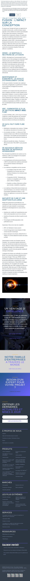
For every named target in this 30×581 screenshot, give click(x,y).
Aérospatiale (5, 485)
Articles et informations (7, 536)
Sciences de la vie (20, 485)
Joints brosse (5, 457)
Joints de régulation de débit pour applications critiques (21, 498)
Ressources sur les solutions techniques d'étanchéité (15, 550)
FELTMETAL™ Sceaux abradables (7, 454)
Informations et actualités (8, 442)
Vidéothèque (5, 538)
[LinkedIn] (17, 575)
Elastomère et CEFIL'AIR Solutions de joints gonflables (8, 461)
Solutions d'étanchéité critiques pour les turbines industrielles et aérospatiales (8, 503)
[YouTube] (21, 575)
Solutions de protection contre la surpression (21, 473)
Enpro (3, 440)
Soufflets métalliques (20, 464)
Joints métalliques (6, 451)
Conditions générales (6, 570)
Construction (5, 499)
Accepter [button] (12, 14)
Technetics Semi (19, 476)
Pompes (17, 501)
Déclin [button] (18, 14)
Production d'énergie (7, 487)
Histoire (4, 433)
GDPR (13, 570)
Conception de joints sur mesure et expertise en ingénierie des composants (13, 516)
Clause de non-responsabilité (17, 571)
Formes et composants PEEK (21, 452)
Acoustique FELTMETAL (21, 470)
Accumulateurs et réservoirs (19, 467)
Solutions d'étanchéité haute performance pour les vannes (21, 505)
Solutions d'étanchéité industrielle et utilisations (14, 547)
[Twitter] (13, 575)
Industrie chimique (6, 497)
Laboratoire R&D (6, 518)
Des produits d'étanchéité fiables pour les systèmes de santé (15, 553)
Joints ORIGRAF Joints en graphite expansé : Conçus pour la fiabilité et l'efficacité (8, 473)
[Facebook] (9, 575)
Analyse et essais (6, 521)
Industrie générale (6, 489)
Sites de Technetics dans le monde (10, 435)
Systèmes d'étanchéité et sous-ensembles (8, 469)
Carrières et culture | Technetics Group (11, 438)
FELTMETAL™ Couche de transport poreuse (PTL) (8, 465)
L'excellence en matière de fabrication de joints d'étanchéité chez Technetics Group (12, 524)
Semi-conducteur (19, 487)
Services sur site (6, 526)
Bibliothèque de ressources (8, 534)
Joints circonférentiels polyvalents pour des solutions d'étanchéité (20, 461)
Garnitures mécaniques (21, 457)
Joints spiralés (19, 455)
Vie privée (17, 570)
